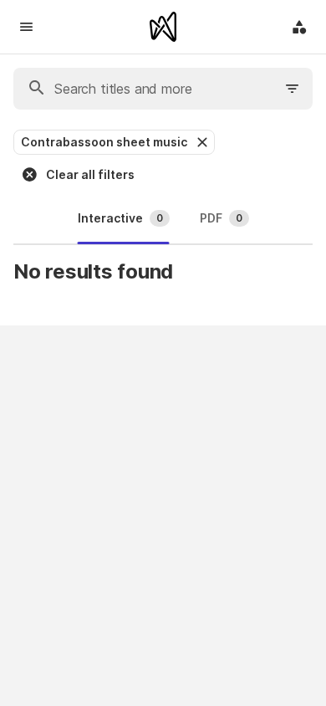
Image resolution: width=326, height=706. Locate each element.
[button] (201, 142)
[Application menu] (299, 26)
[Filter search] (292, 88)
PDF (221, 218)
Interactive (120, 218)
